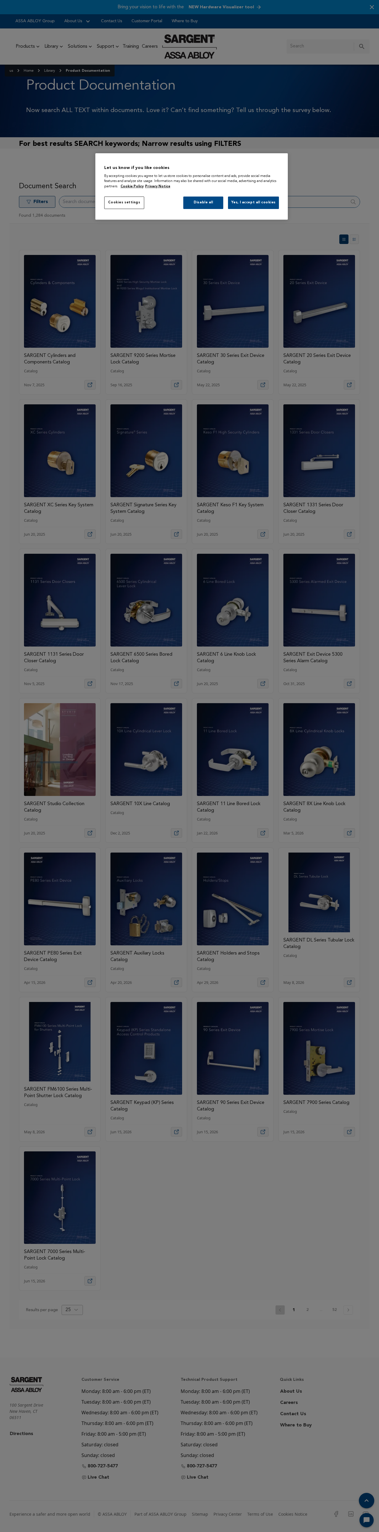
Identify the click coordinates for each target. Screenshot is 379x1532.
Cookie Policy (132, 186)
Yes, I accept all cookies (253, 202)
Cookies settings (124, 202)
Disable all (203, 202)
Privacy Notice (157, 186)
